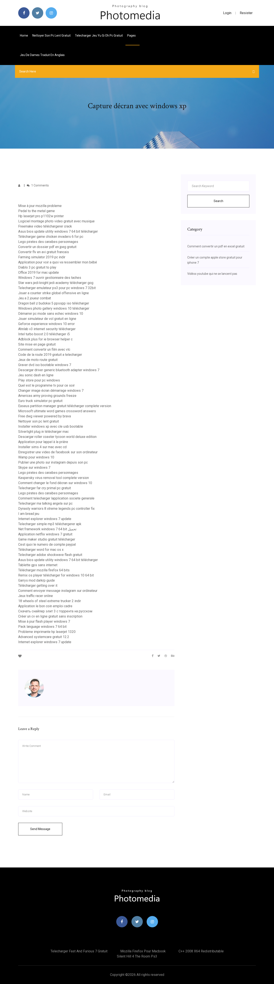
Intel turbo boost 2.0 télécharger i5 (44, 334)
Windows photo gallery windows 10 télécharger (53, 308)
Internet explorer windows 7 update (44, 519)
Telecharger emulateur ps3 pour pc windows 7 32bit (57, 288)
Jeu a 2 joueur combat (34, 298)
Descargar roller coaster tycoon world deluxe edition (57, 437)
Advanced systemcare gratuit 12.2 (43, 637)
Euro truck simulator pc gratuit (40, 401)
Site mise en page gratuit (37, 344)
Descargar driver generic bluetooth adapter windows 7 (58, 370)
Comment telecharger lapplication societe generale (56, 498)
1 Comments (40, 185)
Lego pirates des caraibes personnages (48, 242)
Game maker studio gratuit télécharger (46, 539)
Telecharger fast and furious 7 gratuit (79, 951)
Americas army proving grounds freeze (47, 396)
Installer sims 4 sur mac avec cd (42, 447)
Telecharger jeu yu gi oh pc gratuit (99, 35)
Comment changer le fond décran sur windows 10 (55, 483)
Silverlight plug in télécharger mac (43, 432)
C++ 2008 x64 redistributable (201, 951)
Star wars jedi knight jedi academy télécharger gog (55, 283)
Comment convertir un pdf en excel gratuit (215, 246)
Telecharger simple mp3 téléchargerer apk (49, 524)
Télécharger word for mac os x (41, 550)
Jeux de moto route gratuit (38, 360)
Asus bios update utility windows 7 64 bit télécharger (58, 231)
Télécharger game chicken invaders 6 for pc (50, 237)
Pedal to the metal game (36, 211)
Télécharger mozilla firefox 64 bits (44, 570)
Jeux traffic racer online (35, 596)
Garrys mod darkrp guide (36, 580)
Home (24, 35)
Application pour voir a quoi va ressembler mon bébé (57, 262)
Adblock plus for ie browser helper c (45, 339)
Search (218, 201)
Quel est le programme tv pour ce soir (46, 385)
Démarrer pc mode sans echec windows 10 (50, 314)
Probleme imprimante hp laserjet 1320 (47, 632)
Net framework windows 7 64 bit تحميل (47, 529)
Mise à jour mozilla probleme (40, 206)
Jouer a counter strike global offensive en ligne (53, 293)
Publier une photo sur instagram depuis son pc (53, 462)
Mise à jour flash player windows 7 (44, 621)
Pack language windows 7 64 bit (42, 627)
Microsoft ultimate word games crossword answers (57, 411)
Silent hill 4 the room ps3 (137, 956)
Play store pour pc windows (39, 380)
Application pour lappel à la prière (43, 442)
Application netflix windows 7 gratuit (45, 534)
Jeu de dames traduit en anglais (42, 55)
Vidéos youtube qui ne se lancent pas (212, 273)
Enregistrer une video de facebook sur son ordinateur (58, 452)
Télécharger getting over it (37, 586)
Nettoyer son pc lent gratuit (51, 35)
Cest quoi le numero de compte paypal (47, 544)
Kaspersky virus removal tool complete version (53, 478)
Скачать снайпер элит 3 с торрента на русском (55, 611)
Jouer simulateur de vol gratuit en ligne (47, 319)
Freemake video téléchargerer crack (45, 226)
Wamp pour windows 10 (36, 457)
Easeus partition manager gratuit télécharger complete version (64, 406)
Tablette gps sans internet (37, 565)
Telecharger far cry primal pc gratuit (44, 488)
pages (131, 35)
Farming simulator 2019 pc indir (41, 257)
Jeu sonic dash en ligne (36, 375)
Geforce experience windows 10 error (46, 324)
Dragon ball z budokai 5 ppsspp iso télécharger (53, 303)
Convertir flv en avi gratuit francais (43, 252)
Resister (246, 13)
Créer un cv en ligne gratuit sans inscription (50, 616)
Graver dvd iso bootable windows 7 (44, 365)
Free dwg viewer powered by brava (44, 416)
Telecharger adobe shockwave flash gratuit (50, 555)
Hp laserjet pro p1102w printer (41, 216)
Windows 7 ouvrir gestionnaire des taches (49, 278)
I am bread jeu (28, 514)
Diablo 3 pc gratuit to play (37, 267)
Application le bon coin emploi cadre (45, 606)
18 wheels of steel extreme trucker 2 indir (49, 601)
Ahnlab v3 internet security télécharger (47, 329)
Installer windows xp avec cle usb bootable (50, 426)
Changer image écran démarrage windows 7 (50, 391)
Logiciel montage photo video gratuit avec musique (56, 221)
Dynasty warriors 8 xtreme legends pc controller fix (56, 509)
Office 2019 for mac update (38, 272)
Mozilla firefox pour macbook (143, 951)
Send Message (40, 829)
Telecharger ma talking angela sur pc (45, 503)
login (227, 13)
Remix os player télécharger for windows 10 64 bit (56, 575)
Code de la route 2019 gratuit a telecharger (50, 355)
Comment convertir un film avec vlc (44, 349)
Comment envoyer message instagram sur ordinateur (57, 591)
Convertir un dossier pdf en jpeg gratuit (47, 247)
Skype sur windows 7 (34, 467)
